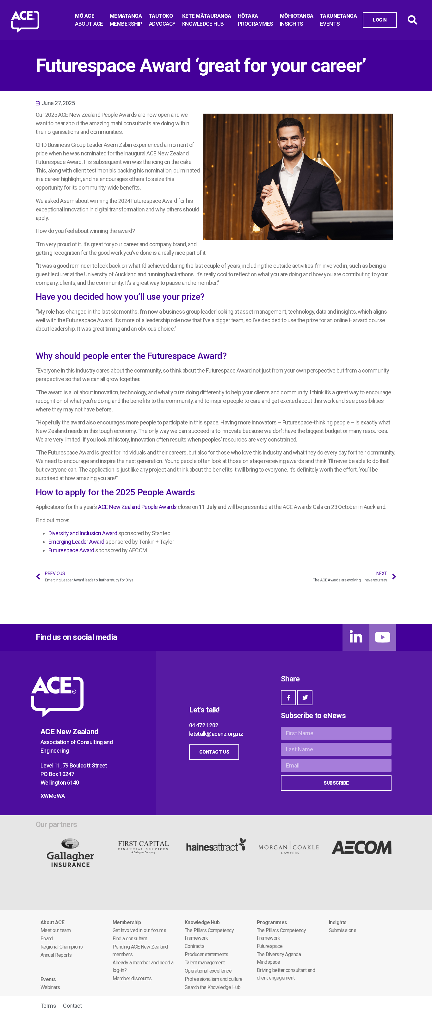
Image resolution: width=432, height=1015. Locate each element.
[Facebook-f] (288, 697)
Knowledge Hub (202, 922)
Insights (338, 922)
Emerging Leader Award (76, 541)
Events (48, 979)
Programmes (272, 922)
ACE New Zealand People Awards (137, 507)
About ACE (52, 922)
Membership (127, 922)
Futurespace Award (71, 550)
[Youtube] (382, 637)
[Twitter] (304, 697)
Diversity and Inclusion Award (82, 533)
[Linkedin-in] (356, 637)
